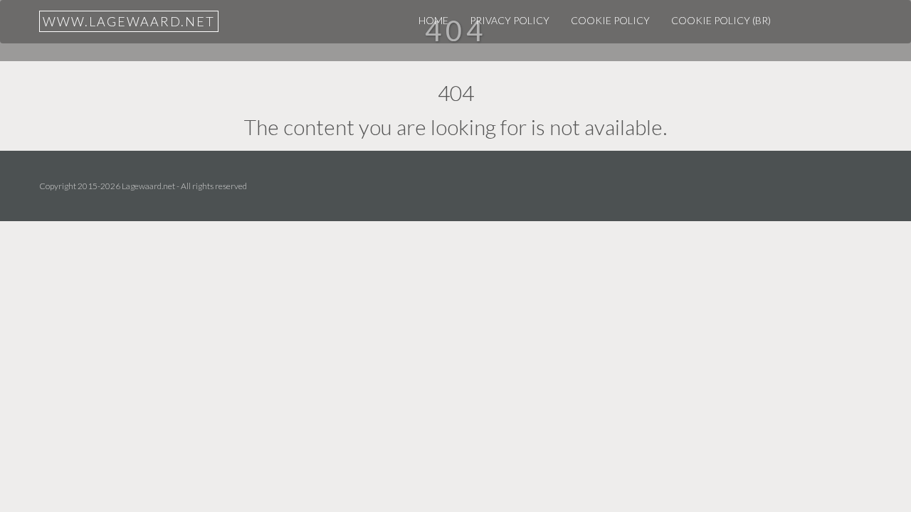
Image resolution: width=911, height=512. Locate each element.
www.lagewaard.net (129, 21)
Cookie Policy (610, 20)
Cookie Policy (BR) (721, 20)
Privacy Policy (509, 20)
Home (433, 20)
